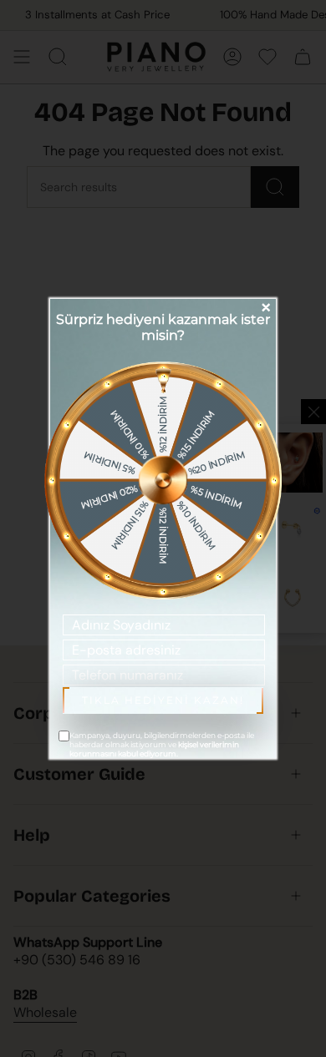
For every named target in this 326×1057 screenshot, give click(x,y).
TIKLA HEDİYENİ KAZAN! (163, 700)
